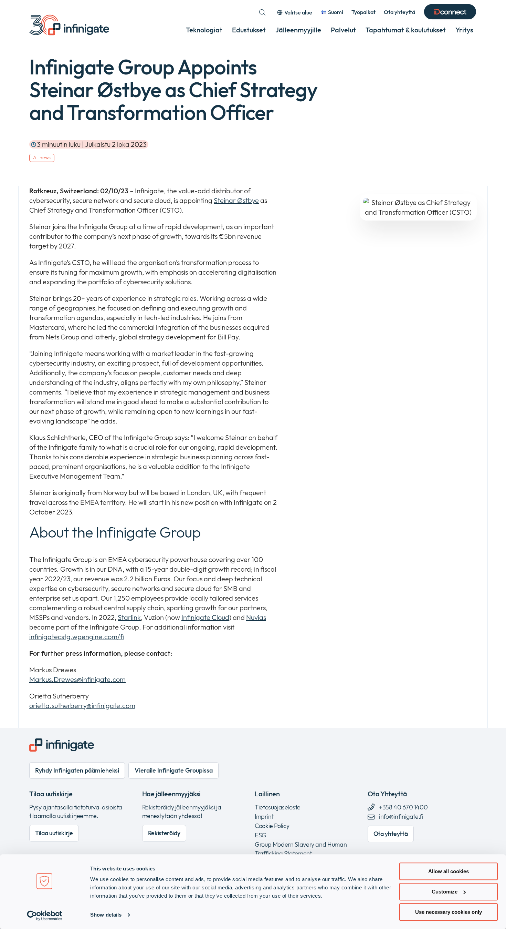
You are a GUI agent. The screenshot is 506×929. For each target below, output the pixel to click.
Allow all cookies (448, 871)
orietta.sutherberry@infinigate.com (82, 705)
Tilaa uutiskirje (54, 833)
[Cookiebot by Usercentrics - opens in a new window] (44, 915)
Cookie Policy (272, 826)
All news (42, 157)
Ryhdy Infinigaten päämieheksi (77, 770)
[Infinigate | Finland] (69, 25)
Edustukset (249, 29)
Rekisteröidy (164, 833)
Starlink (129, 617)
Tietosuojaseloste (278, 807)
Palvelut (343, 29)
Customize (444, 892)
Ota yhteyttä (399, 12)
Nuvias (256, 617)
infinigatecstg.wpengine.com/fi (76, 636)
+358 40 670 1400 (403, 807)
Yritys (464, 29)
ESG (260, 835)
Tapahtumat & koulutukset (406, 29)
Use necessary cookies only (448, 912)
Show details (106, 915)
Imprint (264, 816)
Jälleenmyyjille (298, 29)
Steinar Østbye (236, 200)
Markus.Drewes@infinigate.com (77, 679)
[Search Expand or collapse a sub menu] (262, 12)
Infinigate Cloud (205, 617)
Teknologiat (204, 29)
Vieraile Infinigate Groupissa (174, 770)
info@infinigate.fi (401, 816)
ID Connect (450, 12)
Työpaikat (363, 12)
